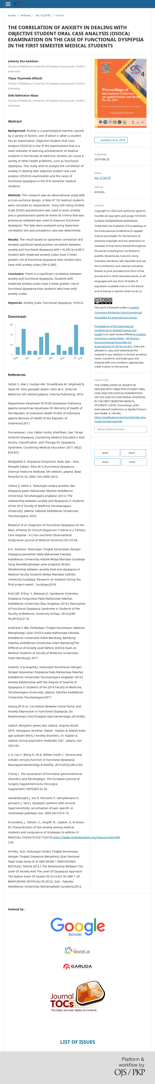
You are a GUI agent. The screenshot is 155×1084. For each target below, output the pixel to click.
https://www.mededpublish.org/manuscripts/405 (86, 837)
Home (12, 15)
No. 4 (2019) (43, 15)
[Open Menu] (8, 4)
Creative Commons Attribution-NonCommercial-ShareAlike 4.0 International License (118, 312)
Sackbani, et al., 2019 (112, 140)
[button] (107, 452)
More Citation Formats (111, 429)
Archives (26, 15)
